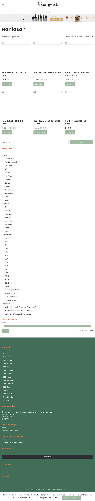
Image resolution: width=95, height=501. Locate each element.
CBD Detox (7, 367)
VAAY (7, 169)
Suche (82, 142)
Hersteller (6, 155)
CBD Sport (7, 390)
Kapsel (7, 210)
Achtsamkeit (7, 357)
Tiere (7, 231)
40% (6, 266)
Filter (5, 331)
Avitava (8, 186)
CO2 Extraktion (11, 297)
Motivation (7, 400)
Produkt (6, 204)
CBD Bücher (7, 363)
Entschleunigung (9, 397)
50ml (7, 283)
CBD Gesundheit (9, 370)
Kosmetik (8, 214)
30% (6, 262)
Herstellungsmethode (11, 290)
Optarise (8, 179)
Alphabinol (9, 193)
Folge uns (47, 456)
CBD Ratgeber (8, 380)
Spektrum (6, 304)
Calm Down (7, 360)
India (7, 200)
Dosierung (7, 235)
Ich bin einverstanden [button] (71, 498)
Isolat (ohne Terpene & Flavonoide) (18, 314)
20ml (7, 276)
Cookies (18, 495)
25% (6, 259)
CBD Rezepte (8, 384)
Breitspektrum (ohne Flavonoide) (17, 310)
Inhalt (5, 269)
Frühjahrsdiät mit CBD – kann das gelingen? (34, 412)
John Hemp (9, 190)
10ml (6, 273)
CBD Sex (6, 387)
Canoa (7, 183)
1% (6, 238)
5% (6, 245)
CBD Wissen (7, 394)
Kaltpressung (10, 293)
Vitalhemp (9, 173)
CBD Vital (8, 166)
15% (6, 252)
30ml (7, 279)
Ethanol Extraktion (12, 300)
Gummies (8, 221)
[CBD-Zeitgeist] (47, 4)
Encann (8, 197)
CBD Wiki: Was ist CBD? (10, 431)
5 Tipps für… (7, 353)
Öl (5, 207)
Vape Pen (8, 224)
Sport (7, 228)
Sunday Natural (11, 162)
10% (6, 248)
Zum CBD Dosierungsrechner (12, 443)
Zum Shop (6, 84)
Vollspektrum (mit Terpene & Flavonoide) (20, 307)
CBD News (7, 377)
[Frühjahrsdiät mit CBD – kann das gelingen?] (8, 415)
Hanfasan (8, 176)
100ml (7, 286)
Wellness (8, 217)
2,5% (7, 242)
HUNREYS (9, 159)
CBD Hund (7, 374)
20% (6, 255)
